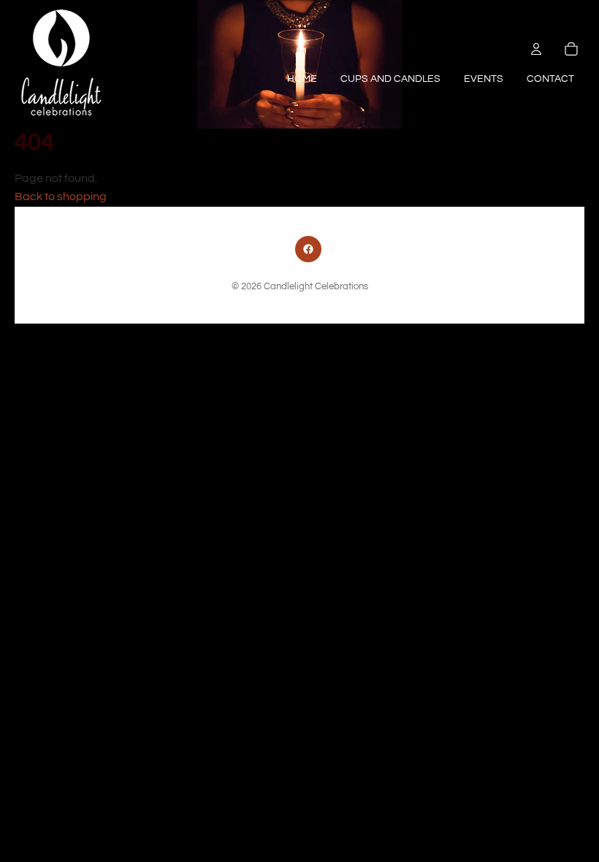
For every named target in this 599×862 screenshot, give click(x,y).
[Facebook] (308, 249)
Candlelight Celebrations (316, 286)
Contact (550, 79)
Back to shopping (61, 196)
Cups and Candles (390, 79)
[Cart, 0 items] (571, 49)
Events (483, 79)
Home (302, 79)
